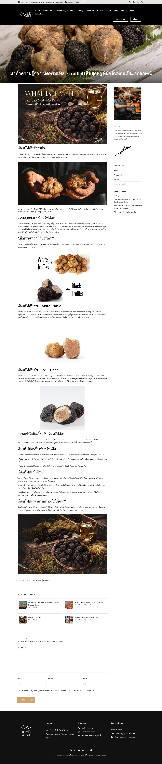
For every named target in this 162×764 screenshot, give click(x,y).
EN (115, 170)
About (108, 10)
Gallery (116, 196)
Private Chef (47, 10)
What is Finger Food (35, 617)
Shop (132, 10)
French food (21, 580)
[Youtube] (79, 750)
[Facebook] (130, 2)
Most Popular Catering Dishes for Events (89, 602)
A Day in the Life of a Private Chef (86, 617)
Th (96, 78)
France (92, 78)
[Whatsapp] (142, 2)
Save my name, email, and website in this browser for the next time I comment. (56, 691)
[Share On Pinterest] (12, 759)
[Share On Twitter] (8, 759)
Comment (22, 648)
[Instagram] (134, 2)
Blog (116, 10)
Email (51, 678)
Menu (99, 10)
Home (37, 10)
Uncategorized (119, 184)
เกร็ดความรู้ (46, 580)
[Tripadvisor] (138, 2)
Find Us (124, 10)
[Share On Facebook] (5, 759)
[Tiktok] (91, 750)
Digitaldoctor (101, 755)
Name (20, 678)
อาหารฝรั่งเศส (37, 580)
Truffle (28, 580)
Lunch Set (39, 14)
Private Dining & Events (64, 10)
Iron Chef (90, 10)
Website (83, 678)
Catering (80, 10)
